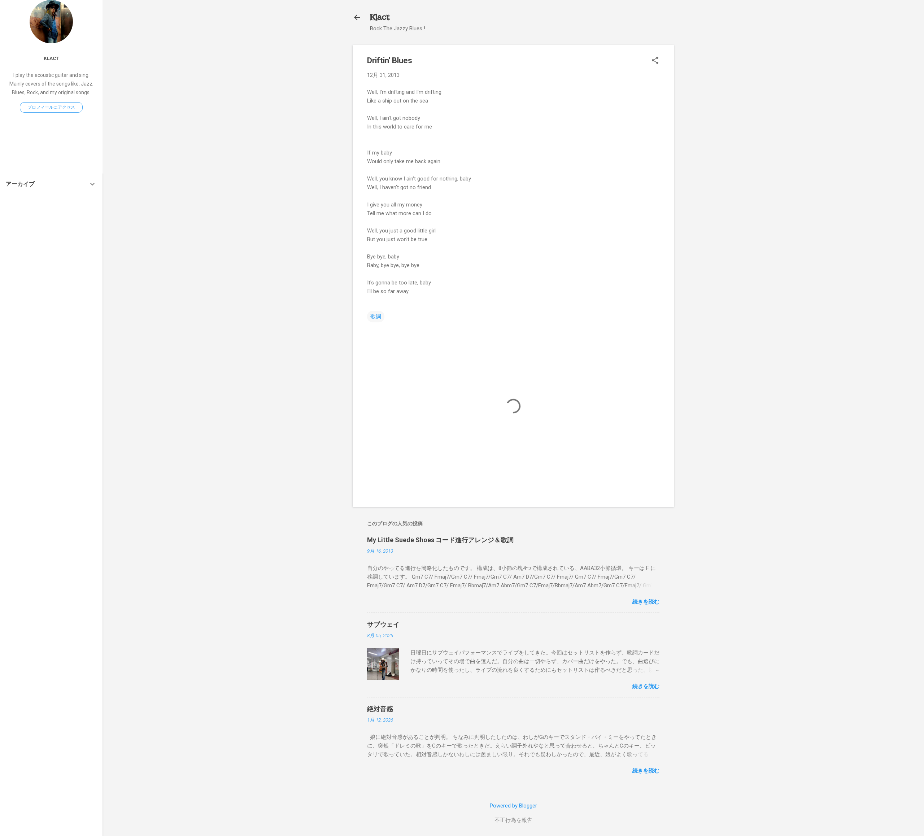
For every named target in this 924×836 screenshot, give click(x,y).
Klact (379, 17)
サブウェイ (383, 624)
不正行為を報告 (513, 820)
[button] (655, 61)
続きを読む (645, 601)
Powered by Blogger (513, 805)
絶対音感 (380, 709)
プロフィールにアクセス (51, 107)
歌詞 (375, 316)
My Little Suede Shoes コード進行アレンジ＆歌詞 (440, 540)
